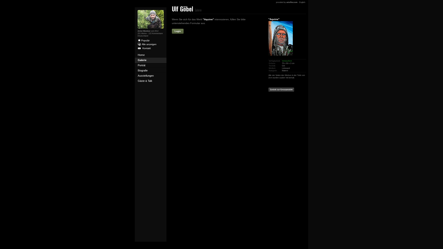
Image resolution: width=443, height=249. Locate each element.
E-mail (192, 53)
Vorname (204, 31)
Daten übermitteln (218, 99)
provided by (286, 2)
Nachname (190, 46)
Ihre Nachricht (187, 60)
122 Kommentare (155, 33)
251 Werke (142, 33)
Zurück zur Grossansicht (281, 90)
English (302, 2)
